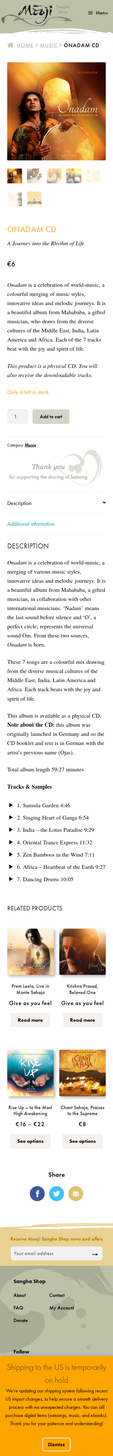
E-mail (75, 1193)
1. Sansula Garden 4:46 (42, 805)
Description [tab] (19, 503)
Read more (30, 1020)
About (19, 1295)
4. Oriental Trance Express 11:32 (53, 842)
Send (95, 1254)
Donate (20, 1320)
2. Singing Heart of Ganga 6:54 (52, 817)
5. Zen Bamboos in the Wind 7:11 (55, 854)
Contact (57, 1295)
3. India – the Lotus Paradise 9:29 (54, 829)
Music (49, 45)
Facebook (37, 1193)
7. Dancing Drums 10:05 (44, 879)
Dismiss (56, 1444)
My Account (61, 1307)
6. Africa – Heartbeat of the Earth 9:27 (60, 866)
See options (30, 1141)
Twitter (56, 1193)
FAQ (18, 1307)
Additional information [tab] (31, 523)
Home (25, 45)
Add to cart (51, 416)
